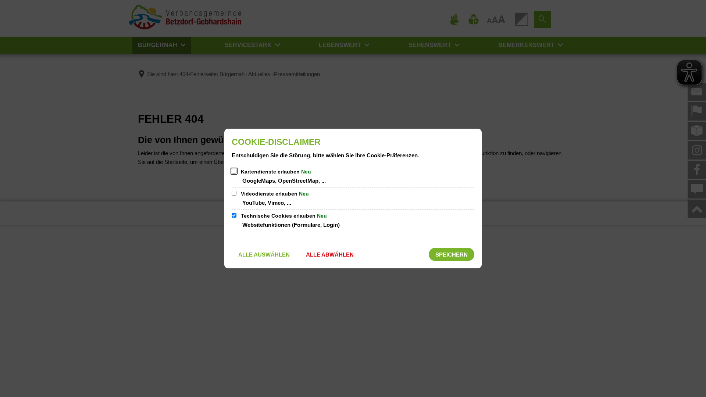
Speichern (451, 254)
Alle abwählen (330, 254)
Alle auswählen (264, 254)
